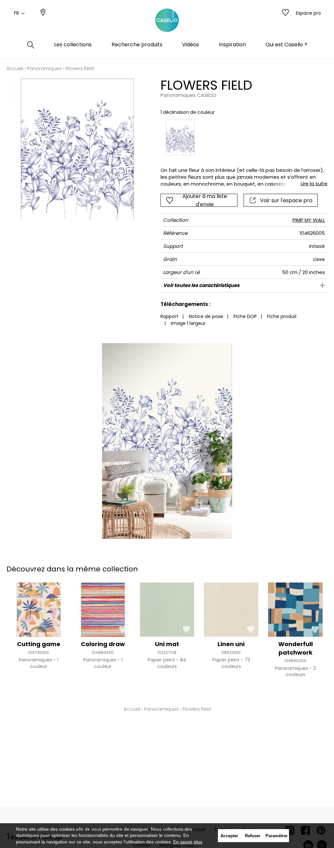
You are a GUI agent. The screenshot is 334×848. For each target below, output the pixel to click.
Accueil (15, 68)
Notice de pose (206, 316)
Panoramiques (44, 68)
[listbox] (241, 138)
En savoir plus (187, 841)
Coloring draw (103, 644)
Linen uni (231, 644)
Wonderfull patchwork (295, 648)
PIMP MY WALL (309, 220)
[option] (180, 138)
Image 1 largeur (188, 323)
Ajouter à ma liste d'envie (204, 200)
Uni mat (167, 644)
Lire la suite (314, 183)
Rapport (169, 316)
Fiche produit (282, 316)
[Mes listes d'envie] (285, 13)
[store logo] (167, 20)
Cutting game (38, 644)
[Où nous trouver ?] (43, 13)
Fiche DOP (245, 316)
